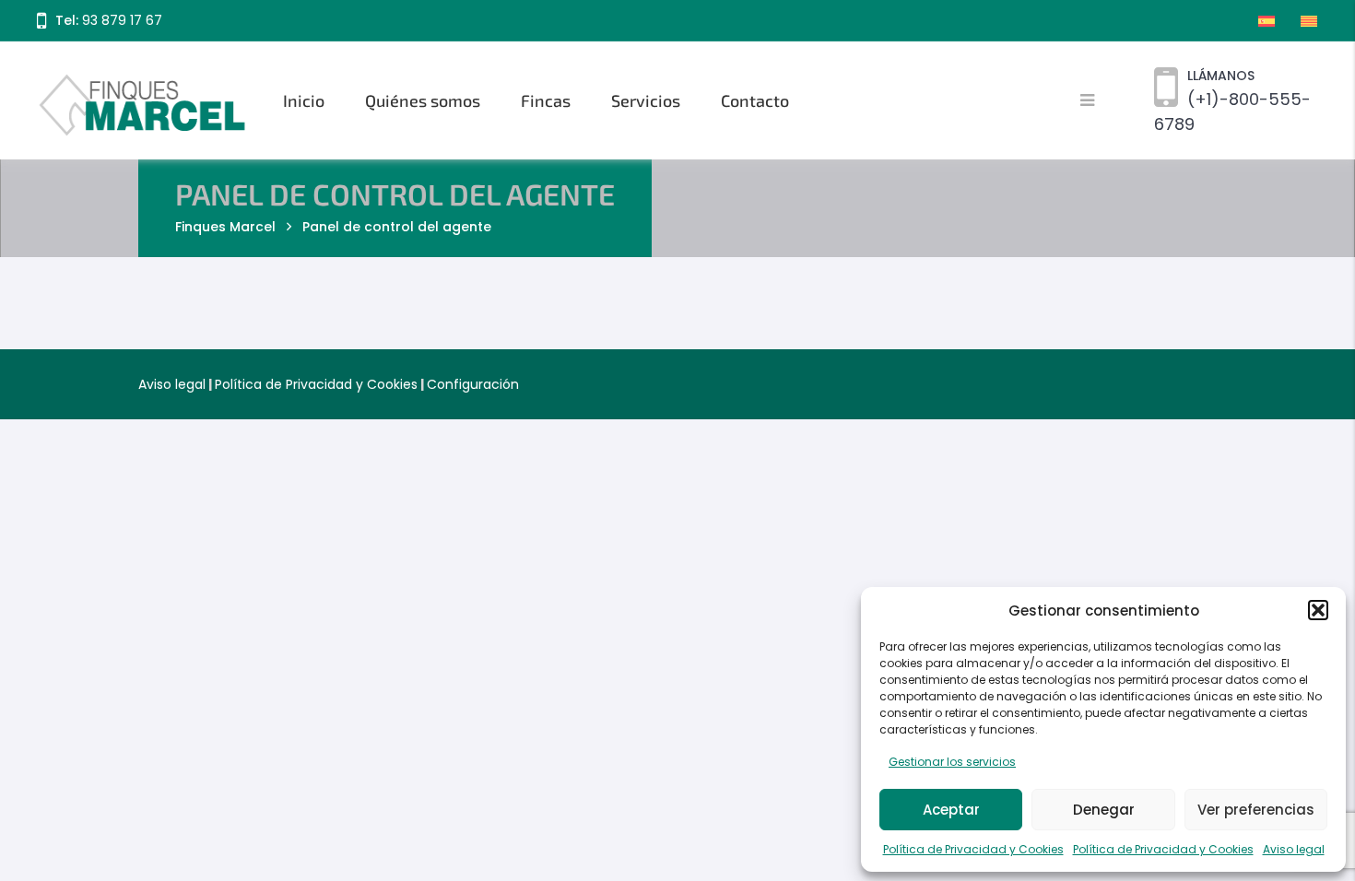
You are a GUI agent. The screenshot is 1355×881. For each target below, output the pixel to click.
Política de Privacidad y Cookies (973, 849)
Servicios (645, 100)
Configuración (473, 384)
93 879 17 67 (122, 20)
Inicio (303, 100)
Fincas (546, 100)
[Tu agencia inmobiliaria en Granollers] (144, 100)
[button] (1318, 610)
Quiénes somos (422, 100)
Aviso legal (1294, 849)
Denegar (1104, 809)
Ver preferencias (1255, 809)
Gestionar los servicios (952, 761)
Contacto (755, 100)
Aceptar (951, 809)
